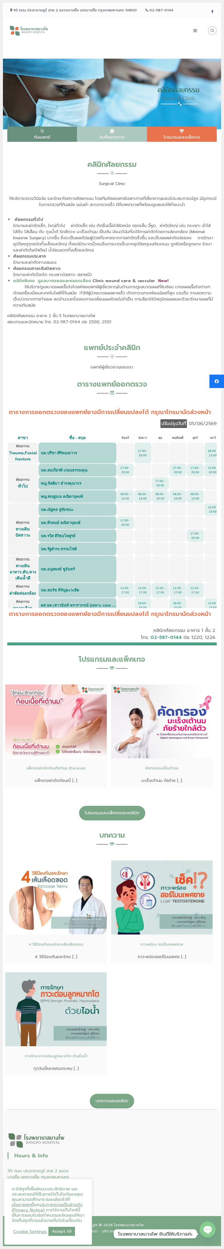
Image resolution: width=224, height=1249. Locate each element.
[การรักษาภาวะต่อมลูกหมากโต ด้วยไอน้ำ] (56, 1009)
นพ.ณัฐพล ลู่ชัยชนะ (57, 509)
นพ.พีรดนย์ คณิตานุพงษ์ (60, 522)
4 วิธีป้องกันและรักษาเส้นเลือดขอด (56, 944)
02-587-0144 (166, 637)
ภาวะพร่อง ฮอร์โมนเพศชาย (161, 944)
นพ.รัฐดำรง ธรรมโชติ (59, 549)
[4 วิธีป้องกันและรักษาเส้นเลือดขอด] (56, 897)
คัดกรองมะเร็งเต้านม (161, 768)
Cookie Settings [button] (30, 1231)
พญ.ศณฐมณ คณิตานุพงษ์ (62, 496)
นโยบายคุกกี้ (23, 1204)
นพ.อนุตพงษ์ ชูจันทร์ (58, 569)
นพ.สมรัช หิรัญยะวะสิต (60, 590)
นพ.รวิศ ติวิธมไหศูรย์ (58, 536)
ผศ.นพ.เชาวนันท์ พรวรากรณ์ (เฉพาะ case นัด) (79, 605)
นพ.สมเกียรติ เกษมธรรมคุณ (64, 470)
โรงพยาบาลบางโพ (129, 1225)
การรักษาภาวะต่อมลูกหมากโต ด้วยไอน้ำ (56, 1056)
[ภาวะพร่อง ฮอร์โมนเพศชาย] (162, 897)
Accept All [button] (61, 1231)
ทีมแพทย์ (42, 137)
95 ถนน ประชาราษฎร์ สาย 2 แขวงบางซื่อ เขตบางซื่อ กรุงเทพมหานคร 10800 (38, 1177)
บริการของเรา (113, 1231)
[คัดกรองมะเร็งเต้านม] (162, 721)
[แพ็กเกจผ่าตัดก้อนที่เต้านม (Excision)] (56, 721)
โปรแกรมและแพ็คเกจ (182, 137)
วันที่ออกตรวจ (112, 137)
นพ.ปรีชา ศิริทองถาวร (59, 453)
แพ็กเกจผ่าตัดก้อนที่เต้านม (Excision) (56, 768)
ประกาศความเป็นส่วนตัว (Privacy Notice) (47, 1207)
